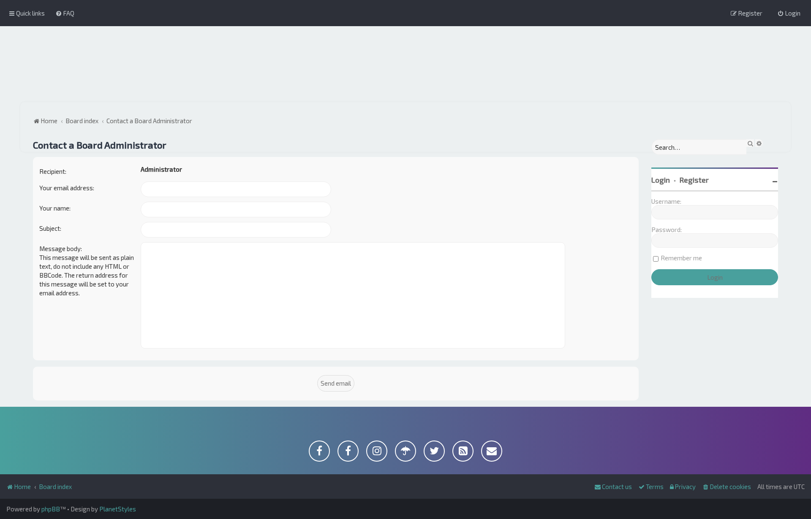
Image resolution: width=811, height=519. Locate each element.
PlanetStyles (117, 509)
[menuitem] (64, 13)
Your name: (55, 208)
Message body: (60, 248)
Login (660, 179)
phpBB (50, 509)
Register (694, 179)
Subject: (50, 228)
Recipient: (52, 171)
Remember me (681, 258)
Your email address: (66, 188)
